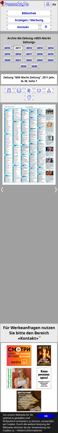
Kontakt (23, 27)
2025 (23, 66)
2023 (39, 60)
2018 (39, 54)
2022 (29, 60)
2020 (7, 60)
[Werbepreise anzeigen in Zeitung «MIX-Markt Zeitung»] (29, 90)
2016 (18, 54)
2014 (50, 48)
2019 (50, 54)
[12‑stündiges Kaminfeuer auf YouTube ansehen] (44, 355)
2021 (18, 60)
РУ (54, 5)
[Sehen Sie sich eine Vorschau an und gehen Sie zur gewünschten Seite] (19, 90)
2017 (29, 54)
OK (46, 416)
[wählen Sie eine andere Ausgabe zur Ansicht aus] (9, 90)
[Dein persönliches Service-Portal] (47, 4)
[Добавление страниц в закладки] (29, 97)
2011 (18, 48)
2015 (7, 54)
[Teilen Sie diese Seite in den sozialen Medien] (49, 90)
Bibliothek (29, 13)
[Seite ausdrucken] (39, 90)
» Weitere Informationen (29, 430)
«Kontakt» (28, 338)
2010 (7, 48)
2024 (50, 60)
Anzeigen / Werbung (29, 20)
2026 (34, 66)
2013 (40, 48)
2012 (29, 48)
